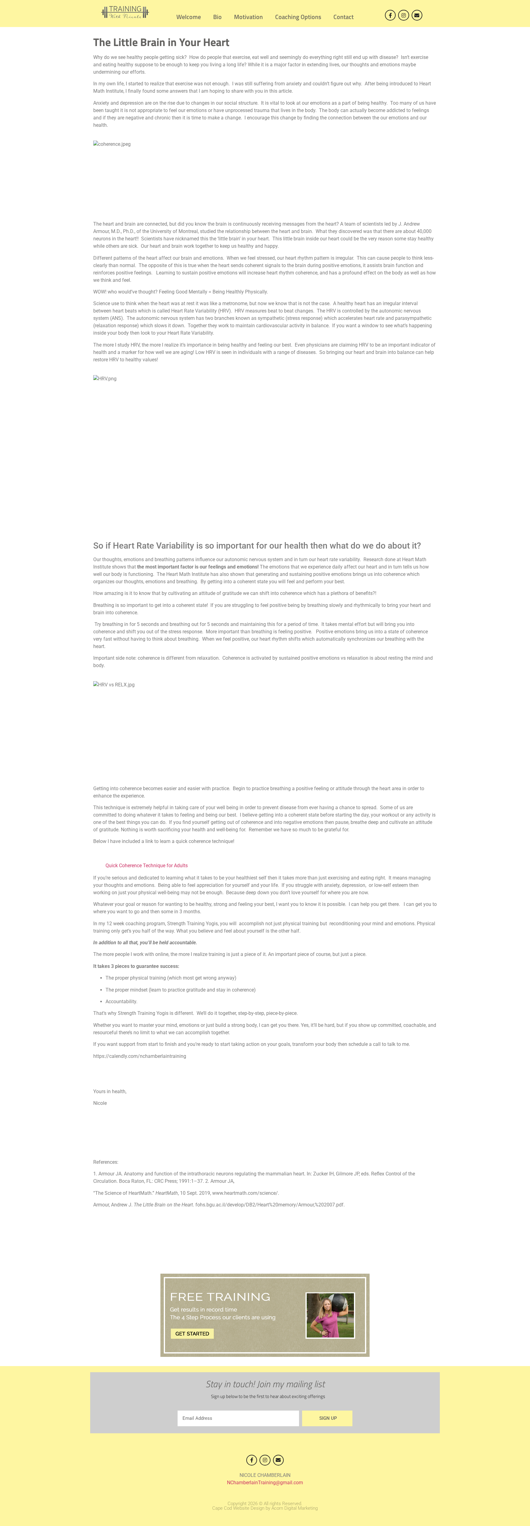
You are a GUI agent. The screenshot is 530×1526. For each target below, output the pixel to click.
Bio (217, 16)
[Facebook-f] (390, 15)
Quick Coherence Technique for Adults (147, 865)
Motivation (248, 16)
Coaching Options (298, 16)
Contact (343, 16)
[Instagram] (403, 15)
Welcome (188, 16)
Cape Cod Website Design (238, 1508)
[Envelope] (417, 15)
